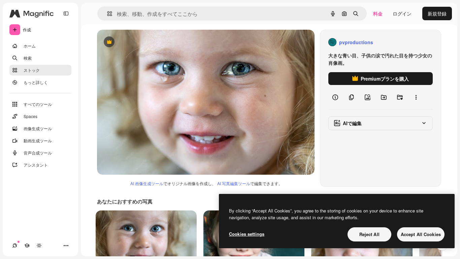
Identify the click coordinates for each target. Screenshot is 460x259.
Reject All (369, 234)
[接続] (14, 245)
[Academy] (27, 245)
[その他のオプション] (416, 97)
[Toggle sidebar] (66, 13)
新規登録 (437, 13)
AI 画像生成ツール (146, 183)
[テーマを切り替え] (39, 245)
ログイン (402, 13)
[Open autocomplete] (107, 13)
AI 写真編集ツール (233, 183)
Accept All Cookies (421, 234)
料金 (378, 13)
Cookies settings (246, 234)
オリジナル (143, 42)
